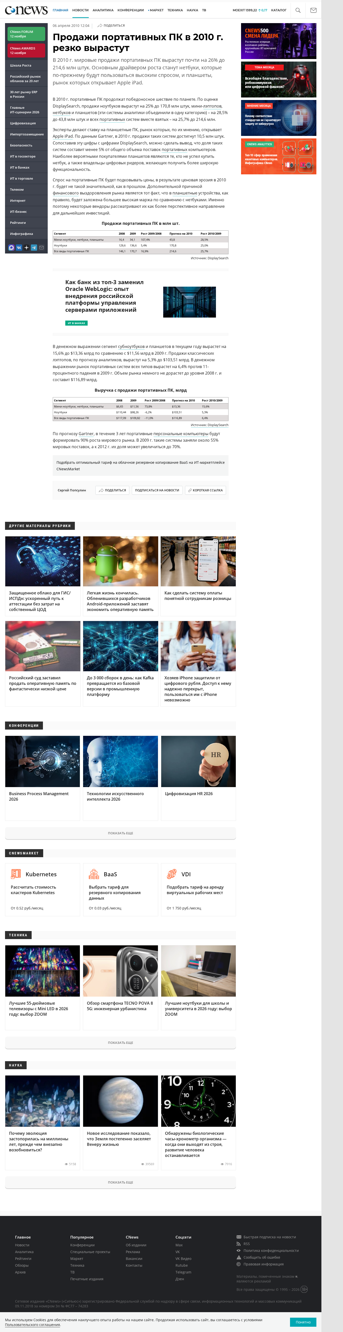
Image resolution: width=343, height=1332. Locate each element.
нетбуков (62, 112)
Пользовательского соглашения (32, 1324)
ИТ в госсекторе (22, 156)
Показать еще (120, 833)
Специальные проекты (90, 1251)
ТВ (204, 10)
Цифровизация (23, 123)
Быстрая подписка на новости (270, 1237)
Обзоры (22, 1265)
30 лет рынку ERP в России (23, 94)
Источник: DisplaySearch (209, 425)
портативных (112, 119)
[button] (298, 10)
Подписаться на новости (157, 490)
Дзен (180, 1278)
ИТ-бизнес (18, 211)
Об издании (136, 1245)
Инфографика (21, 233)
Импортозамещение (27, 134)
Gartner (86, 433)
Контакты (134, 1265)
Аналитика (103, 10)
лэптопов (212, 106)
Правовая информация (264, 1264)
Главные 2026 (24, 109)
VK (178, 1251)
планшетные (185, 193)
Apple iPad (63, 136)
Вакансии (134, 1258)
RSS (247, 1243)
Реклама (133, 1251)
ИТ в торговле (21, 178)
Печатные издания (86, 1278)
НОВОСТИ (80, 10)
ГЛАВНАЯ (60, 10)
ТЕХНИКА (175, 10)
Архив (20, 1272)
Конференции (82, 1245)
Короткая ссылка (208, 490)
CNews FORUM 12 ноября (21, 33)
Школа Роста (20, 65)
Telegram (183, 1272)
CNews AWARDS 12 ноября (22, 50)
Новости (22, 1245)
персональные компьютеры (180, 433)
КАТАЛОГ (279, 10)
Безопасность (21, 145)
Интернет (18, 200)
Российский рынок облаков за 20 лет (25, 78)
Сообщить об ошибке (262, 1257)
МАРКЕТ (156, 10)
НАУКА (192, 10)
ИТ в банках (19, 167)
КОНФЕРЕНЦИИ (131, 10)
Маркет (76, 1258)
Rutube (182, 1265)
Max (179, 1245)
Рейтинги (18, 222)
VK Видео (183, 1258)
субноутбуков (131, 346)
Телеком (17, 189)
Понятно (303, 1322)
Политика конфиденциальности (271, 1250)
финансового (66, 193)
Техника (77, 1265)
